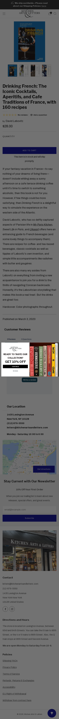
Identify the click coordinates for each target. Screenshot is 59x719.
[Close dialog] (56, 344)
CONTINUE (15, 366)
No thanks (15, 370)
